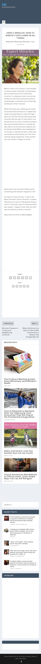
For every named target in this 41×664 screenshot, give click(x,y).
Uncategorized (14, 545)
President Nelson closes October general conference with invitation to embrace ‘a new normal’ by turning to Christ (23, 564)
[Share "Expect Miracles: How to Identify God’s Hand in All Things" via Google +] (18, 278)
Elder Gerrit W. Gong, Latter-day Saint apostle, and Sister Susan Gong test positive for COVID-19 (23, 552)
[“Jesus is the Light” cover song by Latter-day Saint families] (6, 543)
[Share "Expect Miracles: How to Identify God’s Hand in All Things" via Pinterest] (22, 278)
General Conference (21, 524)
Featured (9, 41)
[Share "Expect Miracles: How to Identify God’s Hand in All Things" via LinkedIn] (26, 278)
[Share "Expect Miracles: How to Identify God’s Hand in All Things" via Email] (30, 278)
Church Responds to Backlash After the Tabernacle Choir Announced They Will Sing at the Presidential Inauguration (19, 414)
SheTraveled (27, 215)
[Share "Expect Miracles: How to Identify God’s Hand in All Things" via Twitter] (15, 278)
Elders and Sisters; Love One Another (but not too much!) (18, 452)
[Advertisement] (21, 15)
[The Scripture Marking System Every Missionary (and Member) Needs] (20, 361)
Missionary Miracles (22, 41)
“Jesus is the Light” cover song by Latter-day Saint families (21, 542)
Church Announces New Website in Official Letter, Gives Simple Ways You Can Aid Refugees (20, 476)
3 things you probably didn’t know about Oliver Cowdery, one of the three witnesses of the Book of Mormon (22, 532)
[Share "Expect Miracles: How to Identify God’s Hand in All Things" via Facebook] (11, 278)
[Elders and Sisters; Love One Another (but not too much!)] (20, 435)
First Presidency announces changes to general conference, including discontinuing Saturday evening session (22, 519)
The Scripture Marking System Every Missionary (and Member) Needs (20, 381)
